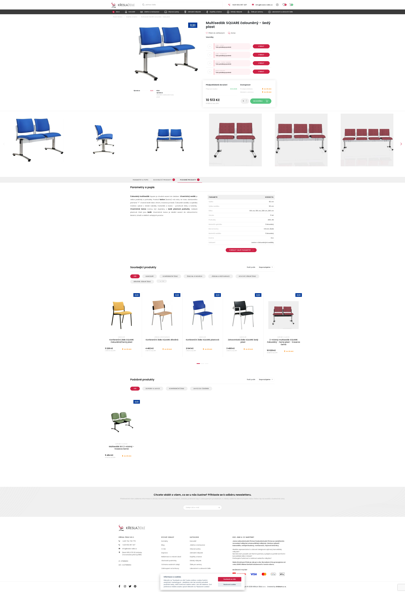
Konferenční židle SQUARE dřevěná (162, 339)
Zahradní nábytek (196, 553)
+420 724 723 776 (129, 541)
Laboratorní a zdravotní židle (200, 568)
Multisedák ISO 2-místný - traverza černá (121, 447)
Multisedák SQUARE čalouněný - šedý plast (155, 17)
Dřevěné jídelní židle (142, 282)
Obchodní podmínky (169, 561)
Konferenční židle (170, 276)
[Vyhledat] (143, 4)
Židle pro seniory (196, 564)
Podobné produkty (189, 180)
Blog (162, 545)
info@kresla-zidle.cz (264, 5)
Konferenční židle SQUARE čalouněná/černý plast (121, 340)
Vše (135, 276)
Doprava (164, 553)
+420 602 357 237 (239, 5)
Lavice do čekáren (201, 388)
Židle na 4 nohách (194, 276)
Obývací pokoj (195, 549)
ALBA (151, 91)
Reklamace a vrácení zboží (171, 557)
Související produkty (163, 180)
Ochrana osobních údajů (170, 564)
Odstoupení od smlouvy (170, 568)
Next (401, 144)
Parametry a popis (140, 180)
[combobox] (266, 267)
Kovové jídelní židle (247, 276)
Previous (4, 144)
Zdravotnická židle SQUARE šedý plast (243, 340)
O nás (163, 549)
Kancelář (149, 276)
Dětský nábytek (195, 561)
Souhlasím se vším (229, 579)
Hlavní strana (117, 17)
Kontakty (164, 541)
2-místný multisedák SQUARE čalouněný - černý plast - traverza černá (283, 342)
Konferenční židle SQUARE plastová (202, 339)
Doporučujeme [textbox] (264, 267)
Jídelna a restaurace (221, 276)
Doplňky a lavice (131, 17)
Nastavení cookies (229, 584)
